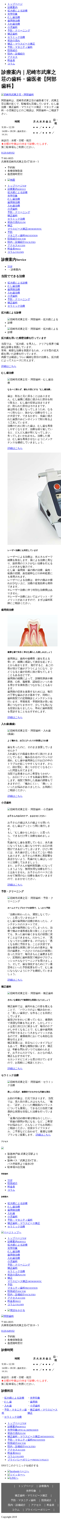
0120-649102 (8, 152)
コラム (11, 63)
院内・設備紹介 (16, 53)
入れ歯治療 (14, 24)
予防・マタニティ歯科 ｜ (26, 1500)
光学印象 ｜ (33, 1490)
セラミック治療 (16, 37)
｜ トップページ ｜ (25, 1486)
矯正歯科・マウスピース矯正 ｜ (33, 1495)
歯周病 (34, 1401)
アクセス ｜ (38, 1505)
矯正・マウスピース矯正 (21, 43)
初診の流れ (14, 40)
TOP (10, 266)
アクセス (13, 57)
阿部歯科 (23, 1517)
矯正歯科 (13, 33)
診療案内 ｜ (46, 1486)
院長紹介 (13, 50)
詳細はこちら (8, 366)
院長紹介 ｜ (48, 1500)
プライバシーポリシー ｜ (40, 1509)
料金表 (11, 60)
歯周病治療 (14, 20)
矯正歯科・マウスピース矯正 (24, 1223)
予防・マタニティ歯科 (20, 47)
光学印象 (13, 14)
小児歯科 (13, 27)
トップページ (15, 4)
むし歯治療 (14, 17)
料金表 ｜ (53, 1505)
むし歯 (8, 1401)
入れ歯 (11, 1213)
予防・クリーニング (19, 30)
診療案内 (13, 7)
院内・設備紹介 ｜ (19, 1505)
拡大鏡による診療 (18, 10)
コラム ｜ (18, 1509)
